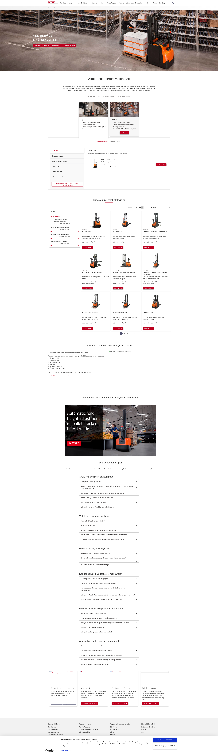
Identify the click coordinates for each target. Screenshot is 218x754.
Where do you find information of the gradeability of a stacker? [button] (102, 655)
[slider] (51, 231)
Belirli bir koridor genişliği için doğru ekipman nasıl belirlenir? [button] (101, 599)
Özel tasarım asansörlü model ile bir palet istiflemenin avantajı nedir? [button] (104, 535)
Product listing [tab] (116, 142)
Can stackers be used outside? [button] (91, 646)
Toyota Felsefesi (84, 727)
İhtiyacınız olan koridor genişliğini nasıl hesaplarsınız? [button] (99, 583)
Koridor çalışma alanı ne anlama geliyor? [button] (94, 579)
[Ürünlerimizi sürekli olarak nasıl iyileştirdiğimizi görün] (109, 40)
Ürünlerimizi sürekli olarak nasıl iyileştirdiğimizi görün (54, 45)
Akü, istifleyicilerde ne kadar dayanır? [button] (93, 502)
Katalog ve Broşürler (148, 727)
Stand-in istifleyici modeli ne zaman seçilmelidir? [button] (97, 498)
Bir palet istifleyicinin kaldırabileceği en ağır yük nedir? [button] (99, 530)
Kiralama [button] (94, 3)
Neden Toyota (53, 729)
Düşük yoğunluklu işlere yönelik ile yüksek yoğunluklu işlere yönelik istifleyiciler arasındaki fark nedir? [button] (107, 487)
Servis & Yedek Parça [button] (108, 3)
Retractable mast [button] (57, 177)
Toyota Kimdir (52, 727)
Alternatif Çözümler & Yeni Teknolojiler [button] (130, 3)
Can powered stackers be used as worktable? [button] (96, 650)
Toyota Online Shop (159, 3)
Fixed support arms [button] (58, 156)
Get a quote (88, 247)
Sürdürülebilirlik (84, 732)
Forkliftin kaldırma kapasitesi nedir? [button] (93, 627)
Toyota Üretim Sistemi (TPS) (89, 729)
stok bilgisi (161, 165)
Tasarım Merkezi (53, 732)
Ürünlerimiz (52, 8)
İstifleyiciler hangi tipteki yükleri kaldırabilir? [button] (95, 553)
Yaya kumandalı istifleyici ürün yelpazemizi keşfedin (67, 184)
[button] (140, 207)
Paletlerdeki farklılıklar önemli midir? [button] (93, 521)
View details (64, 750)
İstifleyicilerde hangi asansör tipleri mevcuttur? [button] (96, 632)
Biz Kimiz (113, 727)
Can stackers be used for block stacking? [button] (95, 565)
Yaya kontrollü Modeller (61, 219)
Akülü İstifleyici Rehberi (59, 376)
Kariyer (112, 735)
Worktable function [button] (58, 151)
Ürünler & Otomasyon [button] (66, 3)
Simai (112, 732)
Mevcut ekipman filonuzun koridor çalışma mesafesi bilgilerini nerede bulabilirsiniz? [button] (104, 589)
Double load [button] (56, 166)
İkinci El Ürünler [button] (82, 3)
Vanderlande (114, 729)
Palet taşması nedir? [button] (88, 525)
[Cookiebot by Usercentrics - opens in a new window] (49, 750)
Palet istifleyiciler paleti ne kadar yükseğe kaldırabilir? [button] (99, 618)
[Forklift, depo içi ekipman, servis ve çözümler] (53, 3)
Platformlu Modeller (59, 221)
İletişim (143, 729)
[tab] (109, 481)
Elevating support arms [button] (59, 161)
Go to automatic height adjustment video (63, 704)
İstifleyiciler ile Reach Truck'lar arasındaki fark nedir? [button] (98, 507)
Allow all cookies (165, 740)
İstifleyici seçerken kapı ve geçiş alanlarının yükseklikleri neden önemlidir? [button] (106, 623)
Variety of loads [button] (57, 171)
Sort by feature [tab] (102, 142)
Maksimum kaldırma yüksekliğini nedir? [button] (94, 613)
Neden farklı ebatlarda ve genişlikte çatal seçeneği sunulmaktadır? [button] (103, 558)
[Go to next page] (134, 333)
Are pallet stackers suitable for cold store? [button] (95, 664)
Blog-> (148, 3)
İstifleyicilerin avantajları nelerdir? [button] (92, 481)
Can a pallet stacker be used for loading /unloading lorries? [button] (101, 660)
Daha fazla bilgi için (90, 703)
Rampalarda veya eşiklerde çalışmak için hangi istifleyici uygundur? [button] (103, 493)
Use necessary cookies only (165, 746)
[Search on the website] (173, 3)
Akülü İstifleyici (56, 216)
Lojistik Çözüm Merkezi (56, 735)
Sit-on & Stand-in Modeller (62, 223)
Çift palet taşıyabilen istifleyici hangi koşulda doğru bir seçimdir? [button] (102, 539)
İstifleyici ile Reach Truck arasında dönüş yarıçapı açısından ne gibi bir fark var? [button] (108, 595)
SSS (142, 732)
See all (125, 133)
